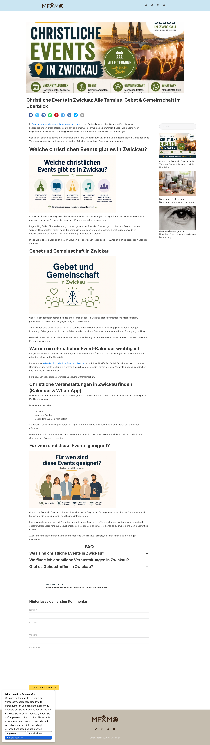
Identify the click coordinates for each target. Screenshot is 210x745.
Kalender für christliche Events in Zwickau (64, 363)
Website (33, 634)
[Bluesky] (76, 115)
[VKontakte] (69, 115)
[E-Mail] (82, 115)
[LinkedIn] (43, 115)
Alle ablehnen (35, 733)
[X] (37, 115)
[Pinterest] (56, 115)
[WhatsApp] (50, 115)
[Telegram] (63, 115)
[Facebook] (31, 115)
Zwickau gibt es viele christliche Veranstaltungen (56, 124)
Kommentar (36, 647)
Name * (33, 610)
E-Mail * (33, 622)
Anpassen (12, 733)
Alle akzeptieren (15, 737)
